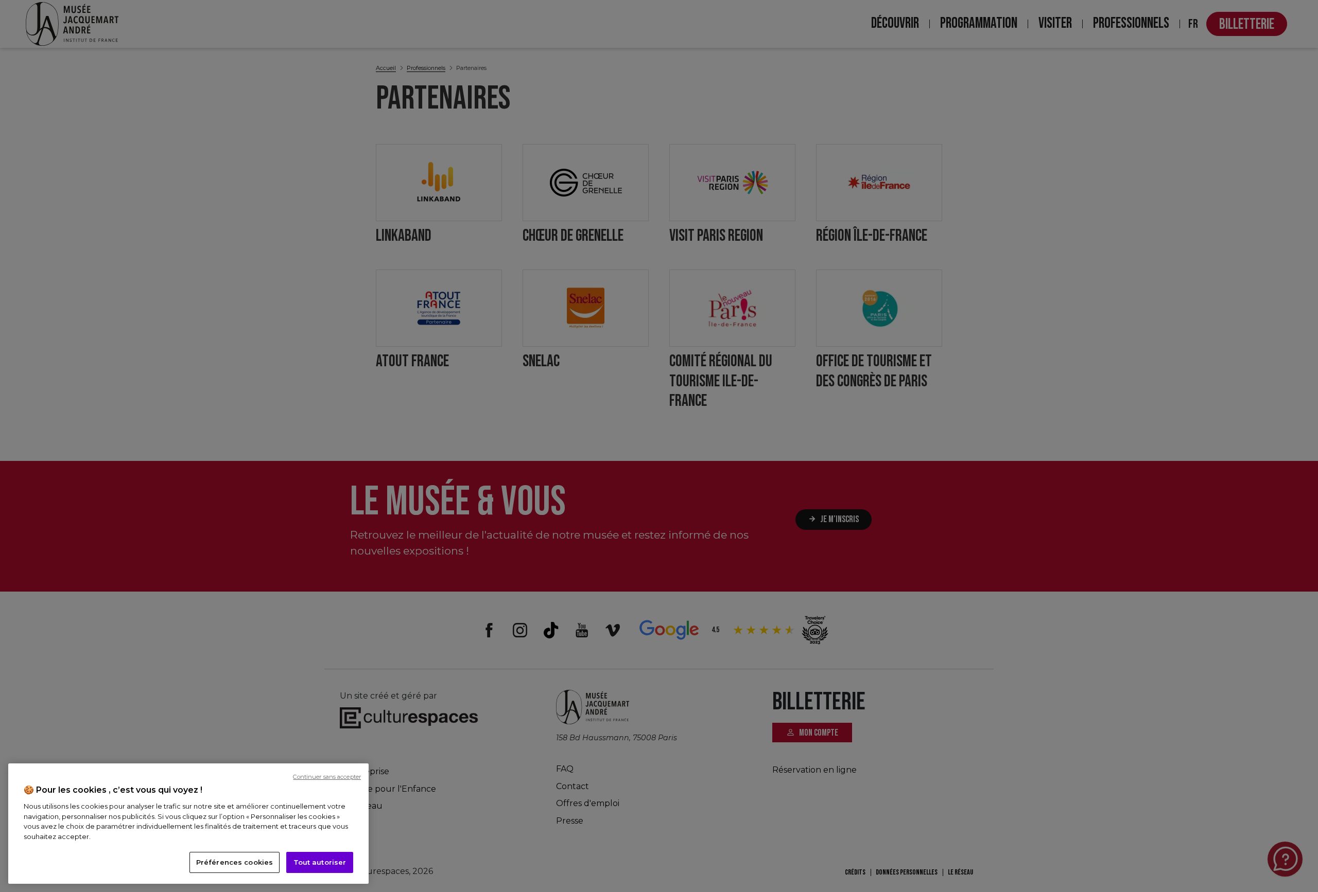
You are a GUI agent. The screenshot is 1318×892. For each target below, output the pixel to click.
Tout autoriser (319, 862)
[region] (188, 823)
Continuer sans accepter (327, 776)
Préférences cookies (234, 862)
